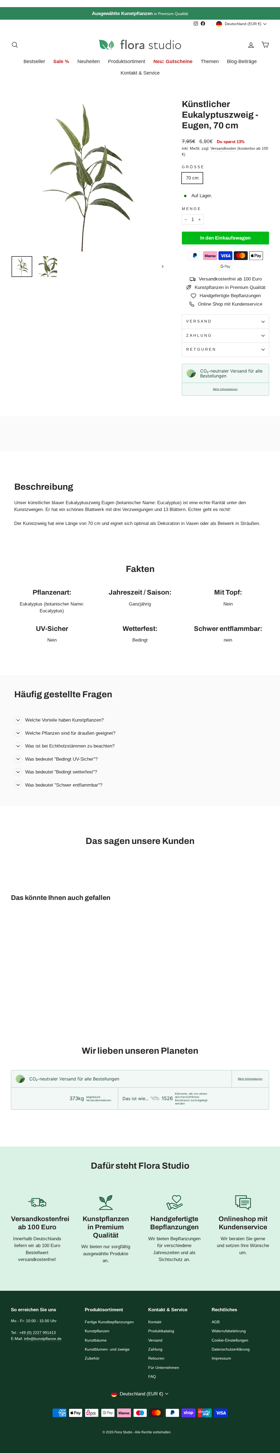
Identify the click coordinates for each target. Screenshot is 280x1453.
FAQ (152, 1376)
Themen (210, 61)
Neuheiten (88, 61)
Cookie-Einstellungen (230, 1340)
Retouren (201, 349)
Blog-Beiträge (242, 61)
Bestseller (34, 61)
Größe (193, 167)
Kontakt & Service (140, 73)
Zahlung (199, 335)
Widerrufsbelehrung (229, 1331)
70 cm (192, 178)
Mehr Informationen (225, 389)
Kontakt (154, 1322)
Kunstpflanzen (97, 1331)
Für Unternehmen (163, 1367)
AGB (216, 1322)
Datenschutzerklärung (231, 1349)
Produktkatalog (161, 1331)
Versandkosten (223, 148)
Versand (199, 321)
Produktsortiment (126, 61)
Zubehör (92, 1358)
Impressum (221, 1358)
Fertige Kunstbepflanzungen (109, 1322)
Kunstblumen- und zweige (107, 1349)
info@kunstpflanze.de (43, 1338)
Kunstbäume (96, 1340)
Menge (191, 209)
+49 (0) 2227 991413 (37, 1332)
